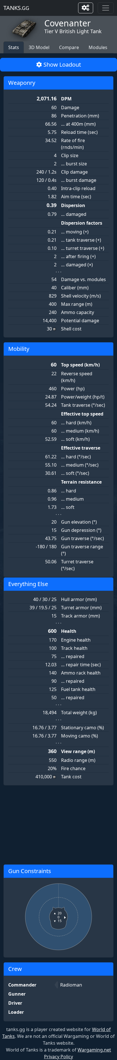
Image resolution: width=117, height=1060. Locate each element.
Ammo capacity (77, 312)
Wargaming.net (94, 1050)
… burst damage (78, 180)
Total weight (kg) (79, 712)
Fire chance (73, 768)
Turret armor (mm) (81, 607)
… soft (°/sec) (75, 473)
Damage (70, 107)
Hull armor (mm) (79, 599)
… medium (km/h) (80, 431)
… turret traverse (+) (82, 248)
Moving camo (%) (79, 736)
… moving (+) (75, 232)
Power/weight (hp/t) (83, 397)
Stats (13, 47)
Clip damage (74, 172)
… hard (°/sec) (76, 457)
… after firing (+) (78, 256)
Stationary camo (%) (82, 727)
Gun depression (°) (81, 530)
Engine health (76, 640)
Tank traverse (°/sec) (83, 405)
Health (68, 631)
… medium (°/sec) (80, 465)
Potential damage (80, 320)
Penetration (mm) (80, 116)
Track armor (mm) (80, 616)
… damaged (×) (77, 265)
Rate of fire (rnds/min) (73, 143)
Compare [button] (69, 47)
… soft (67, 507)
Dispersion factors (81, 223)
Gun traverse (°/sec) (82, 538)
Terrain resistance (81, 482)
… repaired (72, 656)
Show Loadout (61, 64)
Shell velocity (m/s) (81, 296)
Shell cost (71, 329)
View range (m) (78, 751)
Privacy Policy (58, 1056)
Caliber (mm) (75, 288)
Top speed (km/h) (80, 365)
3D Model (39, 47)
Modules (98, 47)
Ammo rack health (81, 673)
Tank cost (71, 777)
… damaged (73, 214)
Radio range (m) (78, 760)
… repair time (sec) (81, 664)
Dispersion (73, 205)
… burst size (74, 164)
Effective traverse (80, 448)
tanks (16, 8)
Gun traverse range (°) (82, 550)
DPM (66, 99)
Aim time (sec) (76, 196)
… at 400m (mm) (78, 124)
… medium (72, 499)
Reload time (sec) (79, 132)
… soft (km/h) (75, 439)
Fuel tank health (78, 689)
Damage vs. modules (83, 279)
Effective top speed (82, 414)
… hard (68, 491)
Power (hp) (73, 388)
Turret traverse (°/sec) (77, 565)
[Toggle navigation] (106, 8)
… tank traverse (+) (81, 240)
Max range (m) (76, 304)
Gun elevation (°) (79, 522)
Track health (74, 648)
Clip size (69, 155)
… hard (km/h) (76, 423)
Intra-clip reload (78, 188)
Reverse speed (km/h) (76, 376)
